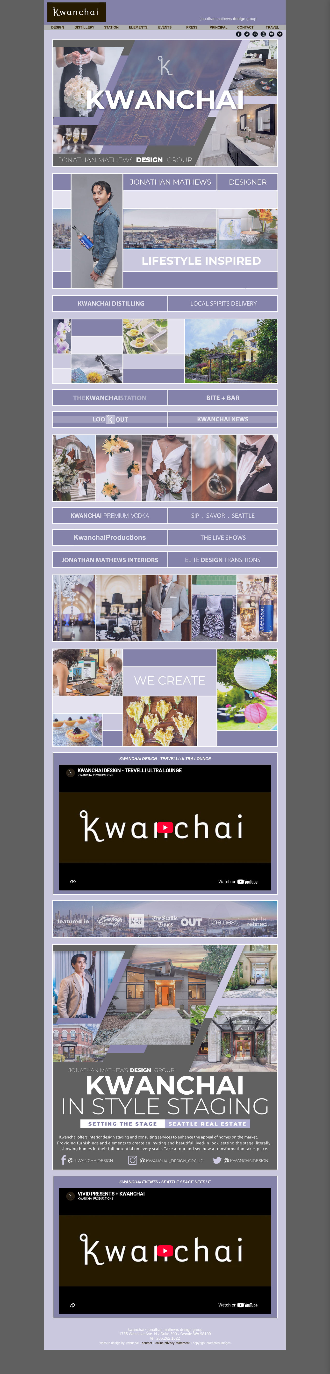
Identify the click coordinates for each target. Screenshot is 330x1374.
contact (147, 1343)
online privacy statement (172, 1343)
